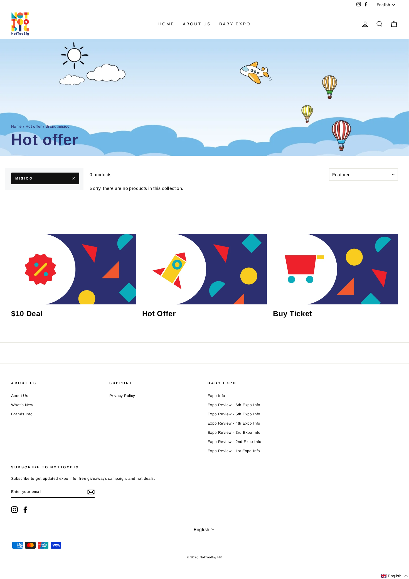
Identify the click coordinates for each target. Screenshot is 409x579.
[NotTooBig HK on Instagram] (14, 509)
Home (166, 23)
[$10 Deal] (73, 269)
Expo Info (216, 396)
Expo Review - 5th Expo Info (234, 414)
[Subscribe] (91, 492)
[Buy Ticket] (335, 269)
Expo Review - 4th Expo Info (234, 423)
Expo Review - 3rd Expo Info (234, 432)
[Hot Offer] (204, 269)
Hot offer (34, 126)
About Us (197, 23)
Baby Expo (235, 23)
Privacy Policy (122, 396)
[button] (394, 576)
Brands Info (22, 414)
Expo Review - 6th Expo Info (234, 405)
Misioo (24, 178)
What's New (22, 405)
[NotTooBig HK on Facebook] (25, 509)
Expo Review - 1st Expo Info (234, 451)
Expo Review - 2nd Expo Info (235, 442)
